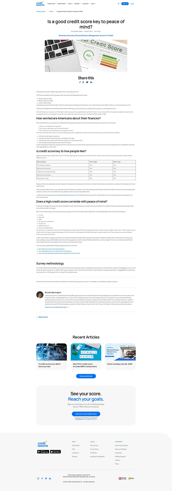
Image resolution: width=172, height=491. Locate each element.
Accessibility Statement (97, 456)
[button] (83, 82)
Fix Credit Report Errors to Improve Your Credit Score (55, 251)
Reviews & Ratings (120, 449)
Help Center (76, 445)
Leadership (118, 453)
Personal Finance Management (87, 35)
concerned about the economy (66, 195)
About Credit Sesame (121, 445)
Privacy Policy (93, 419)
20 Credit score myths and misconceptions (52, 249)
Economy (71, 35)
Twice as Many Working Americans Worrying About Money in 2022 (59, 253)
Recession (63, 35)
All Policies (93, 453)
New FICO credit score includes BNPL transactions (85, 365)
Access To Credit (106, 35)
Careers (117, 460)
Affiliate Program (120, 456)
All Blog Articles (40, 11)
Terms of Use (85, 419)
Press (117, 464)
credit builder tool (55, 240)
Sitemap (74, 456)
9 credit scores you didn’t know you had (50, 365)
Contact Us (75, 453)
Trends (51, 11)
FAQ (73, 449)
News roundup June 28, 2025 (119, 364)
